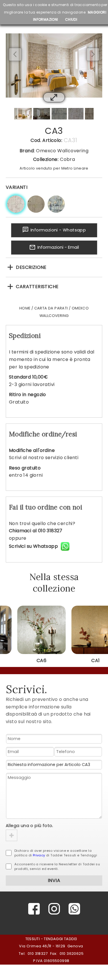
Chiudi (71, 19)
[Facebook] (34, 909)
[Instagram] (54, 909)
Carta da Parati (51, 308)
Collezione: (45, 159)
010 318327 (38, 953)
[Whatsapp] (74, 909)
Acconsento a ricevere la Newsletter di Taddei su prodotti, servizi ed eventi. (57, 866)
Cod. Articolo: (46, 140)
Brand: (27, 150)
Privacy (39, 855)
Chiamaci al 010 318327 (35, 530)
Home (25, 308)
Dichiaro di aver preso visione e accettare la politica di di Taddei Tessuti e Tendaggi (55, 853)
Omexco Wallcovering (62, 150)
